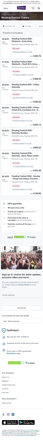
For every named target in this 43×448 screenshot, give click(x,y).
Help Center (6, 403)
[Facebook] (3, 414)
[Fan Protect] (10, 330)
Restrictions (11, 353)
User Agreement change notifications (25, 435)
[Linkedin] (12, 414)
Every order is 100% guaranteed (21, 2)
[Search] (39, 8)
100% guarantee (14, 203)
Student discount (8, 385)
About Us (5, 377)
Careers (5, 389)
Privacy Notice (23, 284)
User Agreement (25, 431)
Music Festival (12, 14)
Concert (4, 14)
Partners (5, 392)
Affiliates (5, 381)
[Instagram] (8, 414)
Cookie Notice (8, 433)
